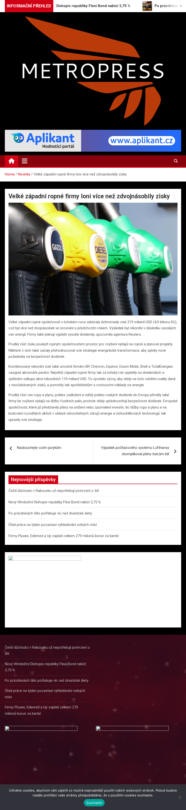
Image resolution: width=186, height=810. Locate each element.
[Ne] (180, 797)
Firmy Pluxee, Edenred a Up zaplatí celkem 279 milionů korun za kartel (63, 536)
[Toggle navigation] (24, 160)
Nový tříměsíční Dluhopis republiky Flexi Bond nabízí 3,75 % (54, 502)
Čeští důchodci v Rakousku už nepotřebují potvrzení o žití (53, 490)
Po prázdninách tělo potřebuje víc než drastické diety (50, 513)
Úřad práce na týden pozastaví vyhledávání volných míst (52, 525)
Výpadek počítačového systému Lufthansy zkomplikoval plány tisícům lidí (135, 450)
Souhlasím (94, 803)
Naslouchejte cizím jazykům (39, 447)
